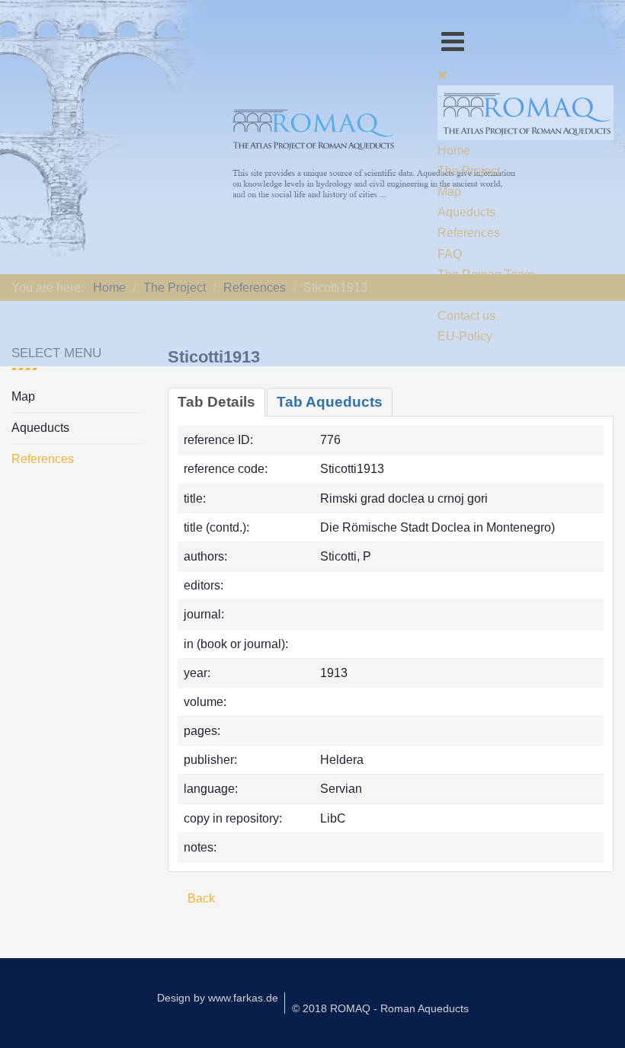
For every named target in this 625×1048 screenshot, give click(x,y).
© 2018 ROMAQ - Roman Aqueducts (380, 1008)
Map (23, 396)
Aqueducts (40, 427)
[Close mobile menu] (442, 75)
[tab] (216, 402)
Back (199, 898)
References (42, 458)
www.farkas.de (243, 998)
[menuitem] (454, 150)
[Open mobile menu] (453, 41)
